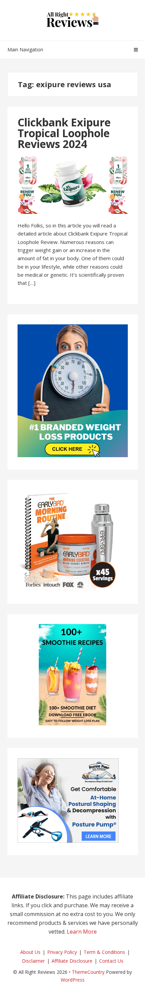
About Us (30, 952)
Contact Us (111, 961)
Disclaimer (33, 961)
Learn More (82, 931)
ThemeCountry (88, 972)
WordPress (73, 980)
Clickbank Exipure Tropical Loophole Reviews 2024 (64, 133)
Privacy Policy (62, 952)
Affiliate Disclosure (72, 961)
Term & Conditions (104, 952)
